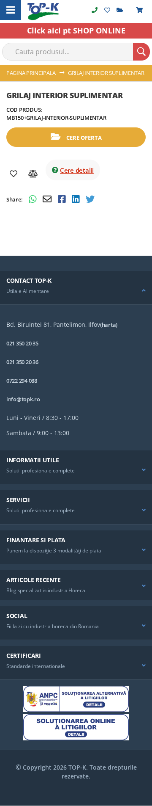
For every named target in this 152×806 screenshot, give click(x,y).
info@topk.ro (23, 399)
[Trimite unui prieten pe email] (48, 200)
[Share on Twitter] (90, 200)
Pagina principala (31, 73)
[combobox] (76, 52)
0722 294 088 (21, 380)
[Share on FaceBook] (63, 200)
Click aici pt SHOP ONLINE (76, 30)
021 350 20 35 (22, 343)
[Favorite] (13, 174)
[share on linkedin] (77, 200)
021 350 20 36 (22, 362)
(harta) (108, 324)
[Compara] (33, 174)
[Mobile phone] (95, 10)
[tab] (76, 288)
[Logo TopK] (43, 11)
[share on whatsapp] (34, 200)
